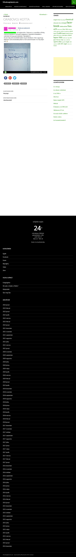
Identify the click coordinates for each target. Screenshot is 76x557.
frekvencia (59, 29)
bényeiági (63, 19)
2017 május (6, 449)
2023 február (6, 308)
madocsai (64, 37)
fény (64, 29)
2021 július (6, 342)
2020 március (7, 375)
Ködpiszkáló (6, 289)
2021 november (7, 331)
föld (67, 29)
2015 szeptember (8, 516)
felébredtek (63, 26)
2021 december (7, 328)
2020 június (6, 365)
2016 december (7, 466)
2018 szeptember (8, 395)
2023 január (6, 311)
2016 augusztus (7, 479)
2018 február (6, 419)
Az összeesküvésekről (59, 120)
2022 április (6, 315)
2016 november (7, 469)
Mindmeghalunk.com (10, 2)
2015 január (6, 543)
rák (71, 42)
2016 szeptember (8, 476)
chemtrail (69, 20)
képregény (65, 35)
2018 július (6, 402)
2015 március (7, 536)
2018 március (7, 415)
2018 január (6, 422)
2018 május (6, 409)
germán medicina (61, 31)
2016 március (7, 496)
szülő (58, 44)
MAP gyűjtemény (70, 6)
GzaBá (59, 33)
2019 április (6, 385)
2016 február (6, 499)
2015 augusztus (7, 519)
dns (60, 23)
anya (58, 19)
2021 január (6, 348)
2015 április (6, 533)
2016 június (6, 486)
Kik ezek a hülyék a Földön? (10, 286)
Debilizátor (8, 6)
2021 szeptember (8, 335)
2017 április (6, 452)
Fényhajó (8, 92)
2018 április (6, 412)
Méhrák (55, 103)
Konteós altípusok (34, 6)
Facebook (6, 16)
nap (62, 39)
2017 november (7, 429)
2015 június (6, 526)
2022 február (6, 321)
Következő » (43, 14)
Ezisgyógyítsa (6, 282)
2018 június (6, 405)
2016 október (7, 472)
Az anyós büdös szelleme (60, 113)
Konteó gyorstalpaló (20, 6)
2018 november (7, 392)
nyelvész (68, 39)
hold (67, 33)
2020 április (6, 372)
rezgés (68, 42)
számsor (23, 83)
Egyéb (4, 253)
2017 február (6, 459)
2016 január (6, 502)
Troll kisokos (46, 6)
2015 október (7, 512)
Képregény (6, 263)
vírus (69, 44)
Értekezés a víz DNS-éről (60, 107)
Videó (4, 267)
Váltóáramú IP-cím (58, 110)
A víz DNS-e (56, 93)
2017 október (7, 432)
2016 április (6, 492)
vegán (65, 44)
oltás (60, 42)
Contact (31, 554)
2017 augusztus (7, 439)
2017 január (6, 462)
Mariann (58, 39)
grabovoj (16, 83)
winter (16, 23)
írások (55, 45)
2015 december (7, 506)
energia (63, 23)
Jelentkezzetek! (9, 99)
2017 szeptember (8, 435)
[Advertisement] (63, 66)
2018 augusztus (7, 398)
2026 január (6, 305)
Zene (4, 270)
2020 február (6, 378)
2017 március (7, 455)
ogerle (55, 42)
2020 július (6, 362)
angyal (55, 19)
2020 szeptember (8, 355)
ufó (62, 44)
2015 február (6, 539)
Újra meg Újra (7, 292)
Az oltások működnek (59, 90)
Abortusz (56, 97)
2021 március (7, 345)
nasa (64, 39)
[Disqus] (25, 133)
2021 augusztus (7, 338)
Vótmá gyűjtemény (57, 6)
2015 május (6, 529)
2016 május (6, 489)
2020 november (7, 352)
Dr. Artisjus (56, 87)
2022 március (7, 318)
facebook (7, 83)
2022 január (6, 325)
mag (68, 37)
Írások (4, 260)
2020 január (6, 382)
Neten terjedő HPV (58, 100)
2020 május (6, 368)
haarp (64, 33)
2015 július (6, 522)
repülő (63, 41)
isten (57, 35)
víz (70, 44)
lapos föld (57, 38)
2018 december (7, 388)
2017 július (6, 442)
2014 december (7, 546)
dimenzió (56, 23)
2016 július (6, 482)
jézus (60, 35)
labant (70, 35)
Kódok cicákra (57, 117)
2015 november (7, 509)
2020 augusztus (7, 358)
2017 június (6, 445)
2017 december (7, 425)
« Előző (5, 14)
